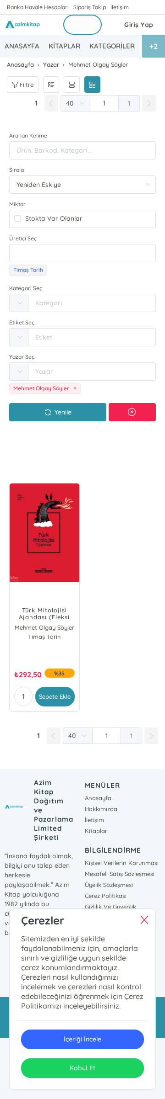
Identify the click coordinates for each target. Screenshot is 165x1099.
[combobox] (82, 253)
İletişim (119, 7)
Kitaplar (96, 830)
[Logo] (28, 25)
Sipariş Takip (89, 7)
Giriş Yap (139, 25)
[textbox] (82, 253)
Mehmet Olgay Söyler (44, 627)
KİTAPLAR (64, 46)
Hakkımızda (101, 808)
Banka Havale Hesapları (38, 7)
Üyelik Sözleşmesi (109, 884)
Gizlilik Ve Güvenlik (110, 906)
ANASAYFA (22, 46)
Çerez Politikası (105, 895)
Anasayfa (98, 798)
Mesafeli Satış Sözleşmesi (119, 873)
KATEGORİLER (112, 46)
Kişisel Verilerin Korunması (122, 862)
